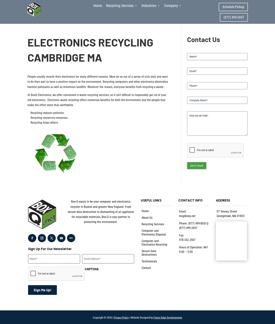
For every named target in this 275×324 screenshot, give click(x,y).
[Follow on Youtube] (61, 238)
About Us (147, 217)
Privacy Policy (121, 317)
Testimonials (149, 261)
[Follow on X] (52, 238)
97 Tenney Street (227, 211)
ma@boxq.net (187, 216)
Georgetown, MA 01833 (231, 216)
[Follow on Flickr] (71, 238)
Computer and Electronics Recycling (154, 242)
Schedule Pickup (233, 7)
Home (97, 6)
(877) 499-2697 (234, 17)
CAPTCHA (92, 269)
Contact (146, 268)
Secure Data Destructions (149, 252)
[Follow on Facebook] (32, 238)
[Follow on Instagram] (42, 238)
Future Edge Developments (167, 317)
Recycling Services (120, 6)
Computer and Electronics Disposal (154, 232)
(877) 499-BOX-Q (198, 223)
